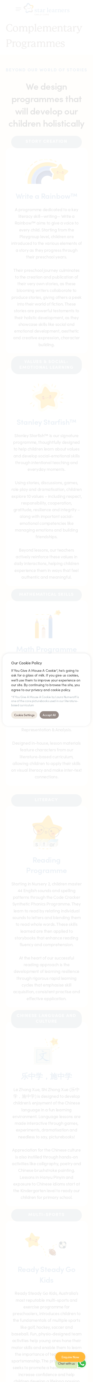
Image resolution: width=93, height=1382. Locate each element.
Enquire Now (70, 1357)
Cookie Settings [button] (24, 715)
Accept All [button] (49, 715)
